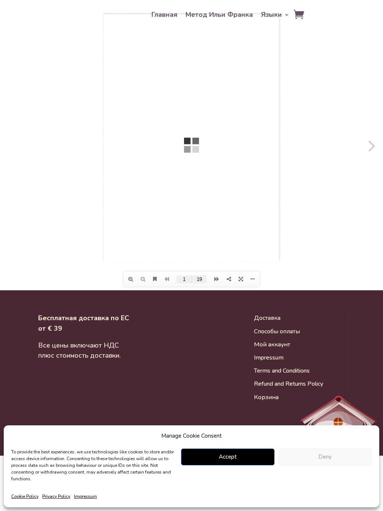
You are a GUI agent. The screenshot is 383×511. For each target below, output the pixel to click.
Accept (228, 456)
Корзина (266, 397)
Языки (271, 15)
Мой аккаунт (272, 344)
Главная (164, 15)
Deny (325, 456)
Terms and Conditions (282, 371)
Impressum (85, 496)
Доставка (267, 318)
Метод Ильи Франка (219, 15)
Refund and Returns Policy (288, 384)
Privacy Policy (56, 496)
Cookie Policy (25, 496)
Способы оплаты (277, 331)
